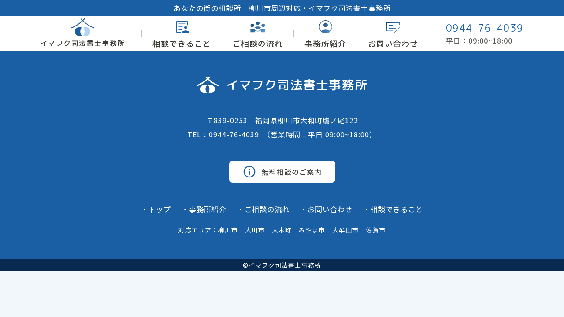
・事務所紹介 (204, 209)
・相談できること (393, 209)
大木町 (282, 229)
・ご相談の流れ (263, 209)
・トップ (156, 209)
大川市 (255, 229)
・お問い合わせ (326, 209)
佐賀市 (376, 229)
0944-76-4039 (484, 28)
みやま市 (312, 229)
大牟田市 (345, 229)
